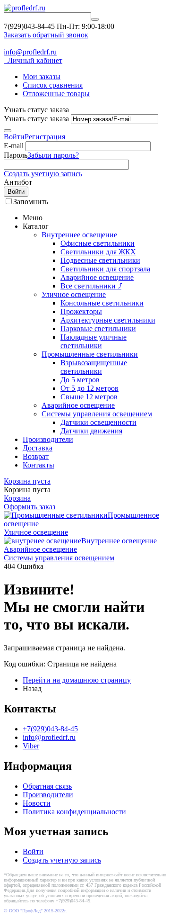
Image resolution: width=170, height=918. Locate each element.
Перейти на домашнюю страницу (77, 680)
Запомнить (30, 202)
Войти (14, 137)
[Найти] (95, 19)
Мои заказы (41, 76)
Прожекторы (81, 311)
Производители (48, 439)
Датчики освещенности (98, 422)
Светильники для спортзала (105, 269)
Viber (31, 746)
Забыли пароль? (53, 155)
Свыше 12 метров (89, 397)
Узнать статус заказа (36, 119)
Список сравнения (53, 85)
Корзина (17, 498)
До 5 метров (80, 380)
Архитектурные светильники (107, 320)
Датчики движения (91, 431)
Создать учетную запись (43, 174)
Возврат (36, 456)
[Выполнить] (7, 130)
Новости (37, 803)
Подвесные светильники (100, 260)
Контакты (38, 465)
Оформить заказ (29, 507)
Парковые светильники (98, 328)
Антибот (18, 182)
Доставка (37, 448)
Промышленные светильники (90, 354)
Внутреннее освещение (79, 235)
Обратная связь (47, 786)
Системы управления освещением (97, 414)
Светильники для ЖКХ (98, 252)
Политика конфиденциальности (74, 812)
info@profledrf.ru (30, 52)
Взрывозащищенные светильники (93, 367)
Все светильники (90, 286)
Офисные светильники (97, 243)
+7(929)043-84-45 (50, 729)
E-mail (14, 146)
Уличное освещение (74, 294)
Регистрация (45, 137)
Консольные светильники (102, 303)
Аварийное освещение (97, 277)
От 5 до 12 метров (89, 388)
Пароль (15, 155)
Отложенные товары (56, 94)
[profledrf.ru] (24, 8)
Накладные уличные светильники (93, 341)
